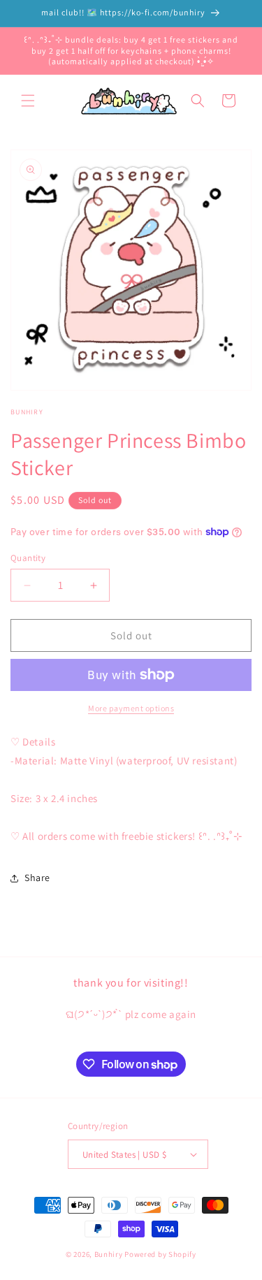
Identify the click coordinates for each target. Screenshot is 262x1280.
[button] (28, 100)
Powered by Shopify (160, 1254)
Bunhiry (108, 1254)
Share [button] (37, 877)
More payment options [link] (131, 708)
